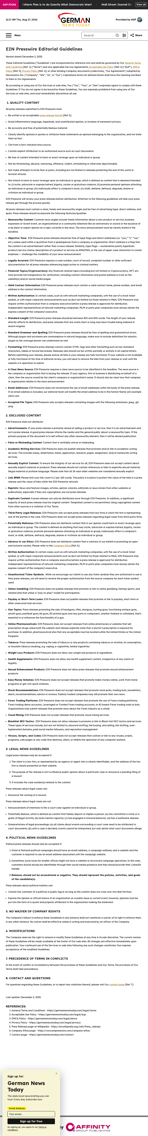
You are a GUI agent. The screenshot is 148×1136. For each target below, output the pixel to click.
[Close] (56, 1073)
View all (141, 4)
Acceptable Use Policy (101, 67)
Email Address (17, 1108)
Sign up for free (31, 1121)
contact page (117, 984)
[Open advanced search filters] (124, 35)
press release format (51, 115)
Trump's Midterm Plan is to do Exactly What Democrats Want (51, 4)
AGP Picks (9, 4)
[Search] (117, 35)
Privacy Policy (30, 71)
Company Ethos (62, 545)
